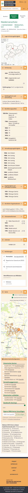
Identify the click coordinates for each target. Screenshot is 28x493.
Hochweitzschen (16, 434)
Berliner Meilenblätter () (13, 372)
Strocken (6, 445)
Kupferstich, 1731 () (14, 366)
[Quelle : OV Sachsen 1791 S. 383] (24, 231)
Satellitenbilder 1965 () (13, 398)
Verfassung (8, 68)
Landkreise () (10, 384)
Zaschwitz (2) (16, 449)
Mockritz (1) (19, 438)
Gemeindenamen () (12, 388)
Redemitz (20, 443)
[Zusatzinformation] (20, 74)
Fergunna (11, 370)
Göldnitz (6, 434)
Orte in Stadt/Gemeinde (21, 295)
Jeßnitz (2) (18, 436)
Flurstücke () (10, 393)
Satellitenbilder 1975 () (13, 400)
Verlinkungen (8, 251)
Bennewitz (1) (21, 427)
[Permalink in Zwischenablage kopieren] (25, 256)
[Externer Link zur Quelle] (22, 221)
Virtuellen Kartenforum (14, 419)
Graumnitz (7, 432)
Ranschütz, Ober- (23, 16)
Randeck (5, 16)
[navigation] (14, 16)
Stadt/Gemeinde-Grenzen (20, 297)
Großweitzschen (17, 432)
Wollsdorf (6, 449)
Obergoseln (21, 442)
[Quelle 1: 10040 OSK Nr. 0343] (24, 221)
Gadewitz (11, 80)
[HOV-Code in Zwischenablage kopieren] (1, 31)
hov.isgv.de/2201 (19, 256)
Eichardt (16, 429)
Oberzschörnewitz (9, 443)
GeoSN (21, 379)
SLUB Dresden (19, 366)
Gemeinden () (10, 386)
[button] (24, 221)
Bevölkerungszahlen (11, 109)
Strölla (13, 445)
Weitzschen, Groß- (19, 26)
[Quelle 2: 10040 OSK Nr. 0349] (24, 223)
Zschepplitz (7, 451)
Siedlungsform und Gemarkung (10, 96)
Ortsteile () (10, 390)
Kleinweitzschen (8, 438)
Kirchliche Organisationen (12, 203)
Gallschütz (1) (16, 430)
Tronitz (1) (21, 445)
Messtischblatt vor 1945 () (14, 379)
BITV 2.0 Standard (18, 491)
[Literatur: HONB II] (24, 245)
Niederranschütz (9, 440)
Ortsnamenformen (10, 216)
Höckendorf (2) (8, 436)
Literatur (7, 240)
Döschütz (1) (7, 429)
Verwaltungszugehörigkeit (12, 148)
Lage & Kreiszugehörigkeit (12, 36)
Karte (6, 292)
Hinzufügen (20, 414)
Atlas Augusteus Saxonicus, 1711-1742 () (14, 369)
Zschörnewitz (17, 451)
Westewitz (17, 447)
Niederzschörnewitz (10, 442)
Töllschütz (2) (8, 447)
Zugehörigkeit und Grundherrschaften (10, 186)
